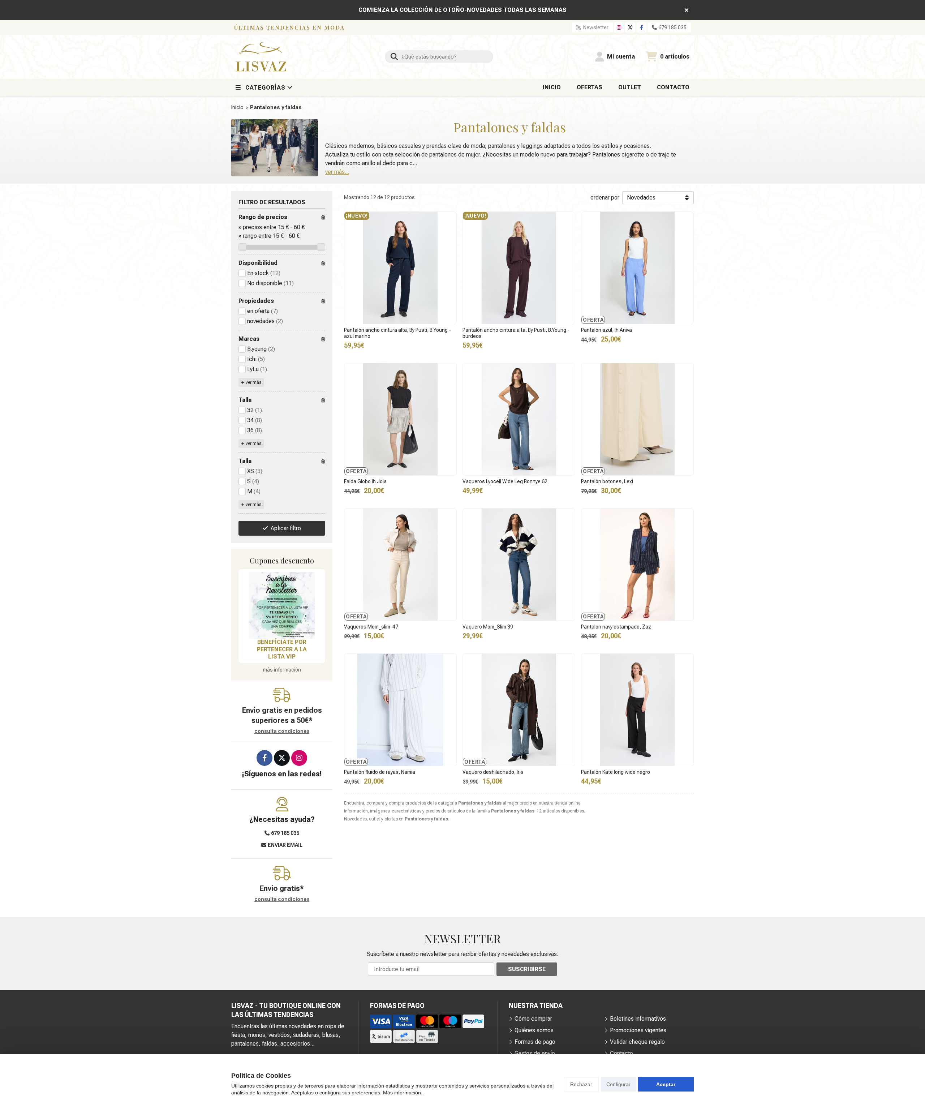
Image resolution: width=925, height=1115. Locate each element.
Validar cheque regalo (637, 1041)
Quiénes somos (534, 1030)
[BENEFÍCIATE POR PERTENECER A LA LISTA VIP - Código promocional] (282, 605)
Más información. (402, 1092)
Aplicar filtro (286, 528)
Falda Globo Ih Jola (365, 481)
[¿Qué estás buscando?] (439, 56)
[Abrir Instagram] (619, 27)
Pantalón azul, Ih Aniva (606, 330)
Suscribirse (527, 969)
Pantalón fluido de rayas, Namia (379, 772)
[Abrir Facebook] (641, 27)
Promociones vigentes (638, 1030)
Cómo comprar (533, 1018)
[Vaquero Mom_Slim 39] (519, 565)
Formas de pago (535, 1041)
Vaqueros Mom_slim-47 (371, 627)
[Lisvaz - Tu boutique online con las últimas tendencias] (261, 57)
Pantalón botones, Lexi (607, 481)
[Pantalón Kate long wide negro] (637, 710)
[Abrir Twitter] (630, 27)
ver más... (337, 171)
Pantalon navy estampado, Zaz (616, 627)
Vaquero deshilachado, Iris (493, 772)
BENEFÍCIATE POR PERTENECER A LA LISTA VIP (282, 649)
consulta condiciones (282, 731)
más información (282, 670)
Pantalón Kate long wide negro (615, 772)
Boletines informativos (638, 1018)
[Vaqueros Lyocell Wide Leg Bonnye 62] (519, 419)
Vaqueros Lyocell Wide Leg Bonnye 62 (504, 481)
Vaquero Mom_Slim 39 (487, 627)
